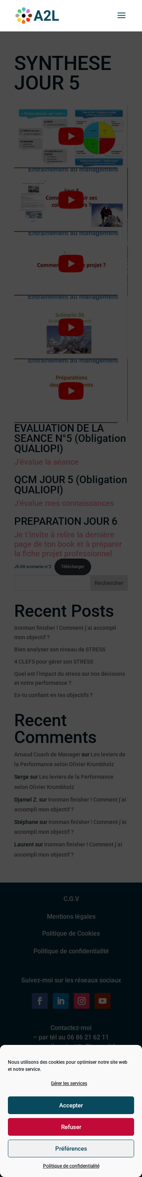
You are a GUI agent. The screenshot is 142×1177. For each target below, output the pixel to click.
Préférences (71, 1148)
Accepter (71, 1105)
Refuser (71, 1127)
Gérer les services (69, 1083)
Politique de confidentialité (71, 1166)
